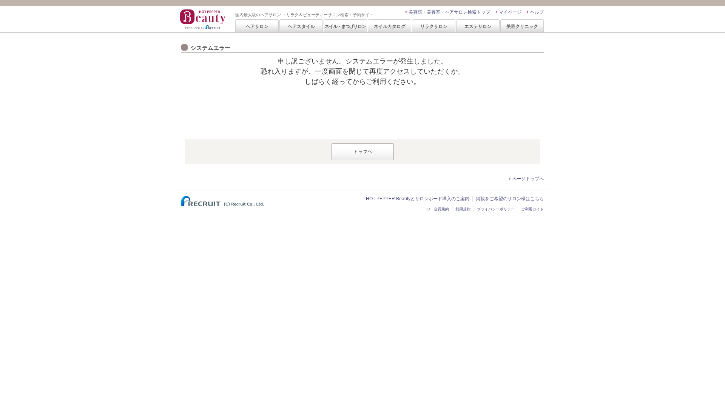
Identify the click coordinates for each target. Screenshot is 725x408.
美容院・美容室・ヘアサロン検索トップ (449, 12)
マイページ (510, 12)
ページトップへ (528, 178)
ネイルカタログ (390, 26)
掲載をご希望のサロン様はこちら (510, 198)
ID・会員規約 (437, 209)
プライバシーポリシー (496, 209)
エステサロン (478, 26)
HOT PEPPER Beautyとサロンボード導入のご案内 (417, 198)
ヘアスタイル (301, 26)
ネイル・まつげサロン (345, 26)
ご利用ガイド (532, 209)
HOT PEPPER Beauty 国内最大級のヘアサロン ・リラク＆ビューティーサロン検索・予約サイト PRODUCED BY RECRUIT (203, 19)
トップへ (363, 151)
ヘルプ (537, 12)
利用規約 (462, 209)
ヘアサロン (257, 26)
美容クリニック (522, 26)
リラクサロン (433, 26)
